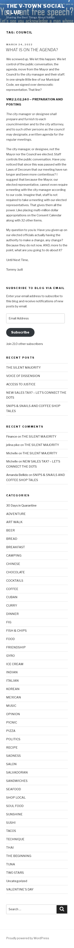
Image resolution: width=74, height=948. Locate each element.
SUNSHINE (14, 814)
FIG (8, 622)
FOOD (10, 639)
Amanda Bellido (17, 475)
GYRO (10, 656)
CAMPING (13, 555)
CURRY (11, 605)
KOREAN (13, 689)
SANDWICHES (17, 781)
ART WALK (14, 522)
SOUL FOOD (15, 806)
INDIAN (12, 672)
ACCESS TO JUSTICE (21, 384)
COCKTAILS (14, 580)
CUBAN (11, 597)
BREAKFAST (15, 547)
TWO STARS (15, 873)
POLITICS (13, 739)
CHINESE (13, 564)
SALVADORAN (17, 772)
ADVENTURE (16, 514)
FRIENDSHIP (16, 647)
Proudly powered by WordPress (27, 938)
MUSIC (11, 706)
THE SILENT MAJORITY (23, 367)
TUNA (10, 864)
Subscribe (20, 332)
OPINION (13, 714)
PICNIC (11, 722)
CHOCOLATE (15, 572)
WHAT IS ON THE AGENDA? (32, 49)
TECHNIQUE (15, 839)
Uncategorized (16, 881)
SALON (11, 764)
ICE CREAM (14, 664)
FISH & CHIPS (16, 630)
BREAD (11, 539)
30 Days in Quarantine (21, 505)
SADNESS (13, 756)
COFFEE (12, 589)
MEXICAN (13, 697)
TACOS (11, 831)
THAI (10, 847)
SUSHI (11, 823)
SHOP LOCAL (16, 797)
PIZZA (10, 731)
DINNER (12, 614)
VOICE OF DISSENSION (23, 376)
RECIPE (12, 747)
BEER (10, 530)
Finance (11, 436)
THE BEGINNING (18, 856)
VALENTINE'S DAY (20, 889)
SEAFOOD (13, 789)
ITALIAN (12, 680)
